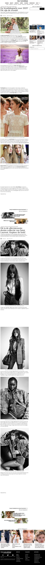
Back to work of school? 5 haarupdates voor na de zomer (33, 42)
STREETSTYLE (11, 4)
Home (17, 554)
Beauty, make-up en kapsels (8, 6)
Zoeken (42, 8)
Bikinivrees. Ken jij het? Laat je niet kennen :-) (10, 221)
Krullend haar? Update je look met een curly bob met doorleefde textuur (39, 545)
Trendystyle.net (3, 6)
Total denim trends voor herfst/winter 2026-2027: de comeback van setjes (40, 42)
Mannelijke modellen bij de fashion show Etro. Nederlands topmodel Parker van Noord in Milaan (19, 514)
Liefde (26, 558)
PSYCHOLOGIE (37, 4)
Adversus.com (37, 562)
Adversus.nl (36, 561)
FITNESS (7, 4)
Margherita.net (37, 554)
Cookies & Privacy (19, 558)
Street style (27, 557)
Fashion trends (7, 226)
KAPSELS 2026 (24, 4)
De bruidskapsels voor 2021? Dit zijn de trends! (10, 521)
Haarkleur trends (14, 6)
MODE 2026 (19, 4)
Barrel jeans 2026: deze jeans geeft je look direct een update (5, 545)
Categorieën (32, 47)
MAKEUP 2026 (28, 4)
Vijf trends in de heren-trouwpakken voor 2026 (16, 545)
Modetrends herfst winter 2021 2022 (13, 226)
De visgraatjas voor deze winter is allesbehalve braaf (33, 31)
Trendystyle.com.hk (38, 557)
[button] (39, 3)
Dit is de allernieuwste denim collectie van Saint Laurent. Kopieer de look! (19, 215)
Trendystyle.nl (37, 558)
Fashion (26, 554)
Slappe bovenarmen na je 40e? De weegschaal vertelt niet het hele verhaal (40, 32)
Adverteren (18, 561)
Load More (14, 526)
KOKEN (32, 4)
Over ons (18, 557)
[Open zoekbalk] (38, 3)
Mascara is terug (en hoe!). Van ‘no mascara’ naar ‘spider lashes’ (28, 545)
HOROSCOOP (15, 4)
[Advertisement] (14, 79)
